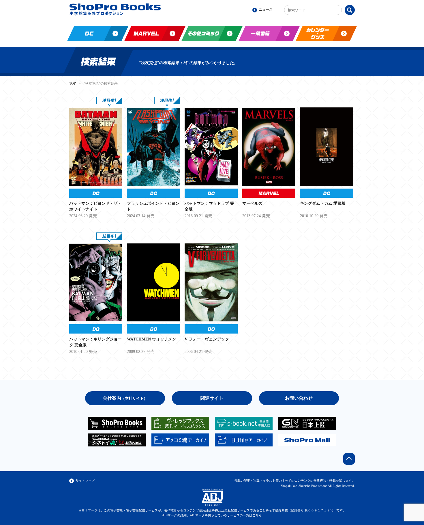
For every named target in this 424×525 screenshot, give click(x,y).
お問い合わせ (299, 398)
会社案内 (125, 398)
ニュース (266, 10)
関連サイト (212, 398)
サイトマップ (85, 480)
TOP (72, 83)
